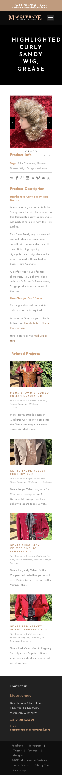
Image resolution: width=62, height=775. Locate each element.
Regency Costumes (35, 479)
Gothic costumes (24, 560)
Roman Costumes (18, 404)
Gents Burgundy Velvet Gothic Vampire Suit (25, 548)
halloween (39, 560)
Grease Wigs (18, 168)
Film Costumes (27, 163)
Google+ (18, 755)
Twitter (17, 751)
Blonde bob (31, 323)
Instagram (35, 746)
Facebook (17, 746)
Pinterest (33, 751)
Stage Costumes (37, 168)
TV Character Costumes (40, 482)
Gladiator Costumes (36, 401)
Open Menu (50, 17)
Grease (41, 163)
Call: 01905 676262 (26, 5)
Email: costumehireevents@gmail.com (29, 6)
